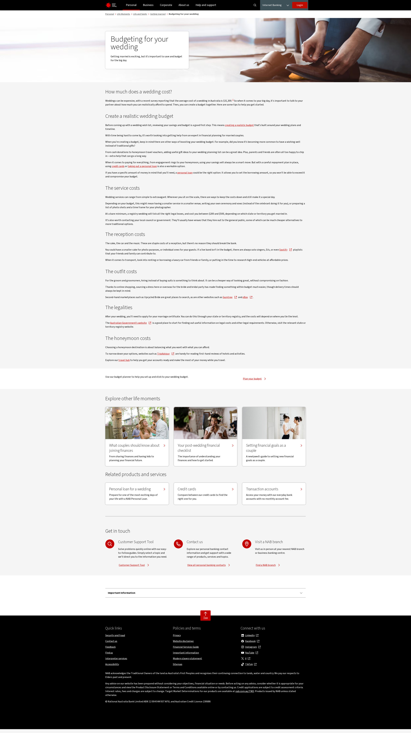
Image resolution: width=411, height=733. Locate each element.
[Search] (255, 5)
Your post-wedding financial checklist (199, 448)
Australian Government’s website (128, 323)
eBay (245, 297)
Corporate (166, 5)
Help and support (206, 5)
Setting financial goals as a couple (266, 448)
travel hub (124, 360)
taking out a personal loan (142, 166)
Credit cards (187, 489)
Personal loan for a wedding (130, 489)
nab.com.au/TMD (244, 691)
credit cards (118, 166)
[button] (299, 5)
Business (148, 5)
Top (205, 618)
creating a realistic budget (239, 125)
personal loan (184, 172)
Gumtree (227, 297)
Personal (131, 5)
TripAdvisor (163, 354)
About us (184, 5)
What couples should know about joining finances (134, 448)
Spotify (283, 250)
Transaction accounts (262, 489)
